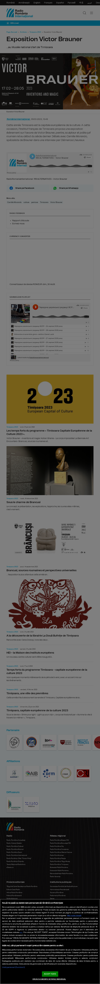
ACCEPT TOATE (50, 974)
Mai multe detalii (74, 916)
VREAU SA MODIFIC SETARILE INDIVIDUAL (49, 979)
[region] (50, 941)
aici (21, 932)
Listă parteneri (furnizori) (13, 967)
